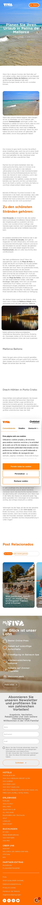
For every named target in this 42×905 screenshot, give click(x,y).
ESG (4, 857)
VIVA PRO (6, 841)
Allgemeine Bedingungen (12, 895)
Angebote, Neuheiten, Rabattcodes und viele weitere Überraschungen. (21, 717)
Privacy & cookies (9, 888)
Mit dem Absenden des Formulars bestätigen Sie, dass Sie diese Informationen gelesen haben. (22, 752)
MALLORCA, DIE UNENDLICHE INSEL (16, 851)
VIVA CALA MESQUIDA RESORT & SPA (16, 778)
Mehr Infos (9, 685)
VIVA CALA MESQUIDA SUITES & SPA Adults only (20, 790)
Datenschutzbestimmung (12, 884)
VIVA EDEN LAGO (9, 784)
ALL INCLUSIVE (8, 812)
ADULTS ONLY (8, 804)
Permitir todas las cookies (21, 466)
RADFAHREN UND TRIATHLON (14, 815)
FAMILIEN (6, 801)
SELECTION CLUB (9, 809)
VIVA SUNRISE (8, 781)
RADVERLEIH (7, 865)
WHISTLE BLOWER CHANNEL (13, 880)
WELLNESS (7, 806)
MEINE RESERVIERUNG (11, 835)
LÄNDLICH (6, 821)
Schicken (19, 763)
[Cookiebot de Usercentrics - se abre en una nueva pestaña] (29, 422)
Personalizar (20, 474)
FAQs (5, 877)
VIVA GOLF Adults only (11, 787)
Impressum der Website (11, 891)
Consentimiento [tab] (9, 428)
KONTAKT (6, 848)
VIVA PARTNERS (8, 838)
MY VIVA (6, 832)
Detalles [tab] (21, 428)
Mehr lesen (17, 606)
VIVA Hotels (28, 510)
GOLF (5, 818)
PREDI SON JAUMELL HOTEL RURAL (16, 793)
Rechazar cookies (21, 481)
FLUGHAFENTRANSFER (11, 868)
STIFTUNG (6, 854)
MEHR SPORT (7, 824)
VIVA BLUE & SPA (9, 775)
